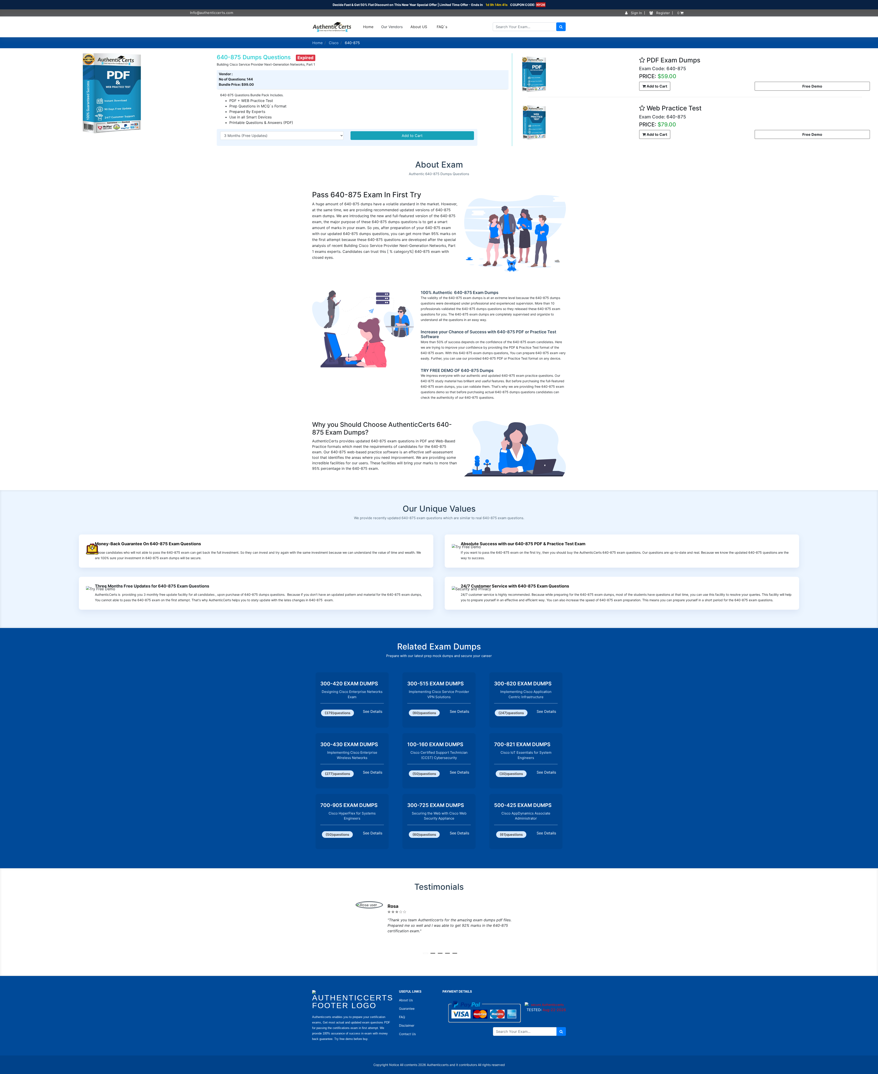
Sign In (636, 13)
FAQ (402, 1017)
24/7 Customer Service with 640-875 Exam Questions (515, 586)
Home (368, 26)
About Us (406, 1000)
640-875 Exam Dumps (475, 292)
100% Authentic (437, 292)
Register (662, 13)
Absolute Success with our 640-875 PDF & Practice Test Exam (523, 543)
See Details (372, 711)
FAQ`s (442, 26)
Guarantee (407, 1008)
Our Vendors (392, 26)
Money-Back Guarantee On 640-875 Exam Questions (148, 543)
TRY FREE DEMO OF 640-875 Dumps (457, 370)
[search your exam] (561, 26)
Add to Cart (412, 135)
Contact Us (407, 1034)
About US (418, 26)
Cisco (334, 42)
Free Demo (812, 86)
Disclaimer (406, 1025)
